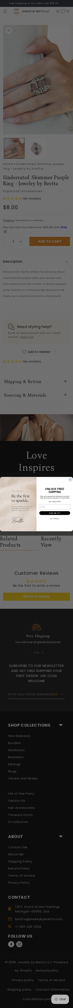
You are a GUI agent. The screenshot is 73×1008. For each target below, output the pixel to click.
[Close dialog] (70, 479)
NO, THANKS (54, 518)
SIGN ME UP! (54, 513)
